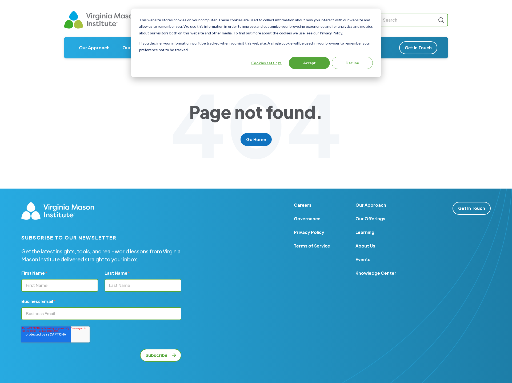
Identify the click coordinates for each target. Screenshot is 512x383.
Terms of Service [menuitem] (312, 246)
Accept (309, 63)
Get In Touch (471, 208)
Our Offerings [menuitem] (370, 218)
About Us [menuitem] (365, 246)
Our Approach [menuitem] (94, 47)
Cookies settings (266, 63)
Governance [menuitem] (307, 218)
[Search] (441, 20)
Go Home (256, 139)
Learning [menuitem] (364, 232)
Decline (352, 63)
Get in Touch (418, 47)
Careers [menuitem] (302, 205)
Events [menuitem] (362, 259)
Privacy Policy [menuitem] (309, 232)
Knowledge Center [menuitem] (375, 273)
